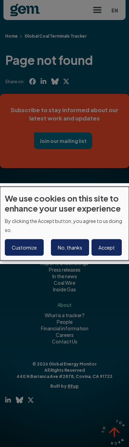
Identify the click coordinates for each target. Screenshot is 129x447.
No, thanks (70, 247)
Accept (106, 247)
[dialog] (64, 223)
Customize (24, 247)
